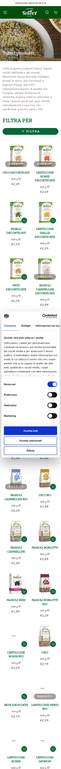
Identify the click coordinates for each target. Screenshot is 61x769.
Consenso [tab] (10, 325)
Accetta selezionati (30, 440)
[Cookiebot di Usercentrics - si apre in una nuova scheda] (43, 316)
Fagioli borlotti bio (45, 602)
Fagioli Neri (16, 600)
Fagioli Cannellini (16, 549)
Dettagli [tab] (25, 325)
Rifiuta (30, 450)
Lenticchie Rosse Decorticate (45, 176)
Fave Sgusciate (16, 705)
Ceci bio (45, 495)
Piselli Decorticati (16, 231)
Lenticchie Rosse (16, 759)
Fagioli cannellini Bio (16, 497)
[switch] (52, 394)
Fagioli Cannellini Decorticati (45, 289)
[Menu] (5, 12)
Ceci (45, 652)
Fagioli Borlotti (45, 547)
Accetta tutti (30, 430)
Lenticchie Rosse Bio (16, 654)
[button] (47, 12)
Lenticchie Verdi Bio (44, 707)
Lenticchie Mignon (45, 759)
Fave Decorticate (16, 287)
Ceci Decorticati (16, 172)
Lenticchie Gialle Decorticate (45, 233)
